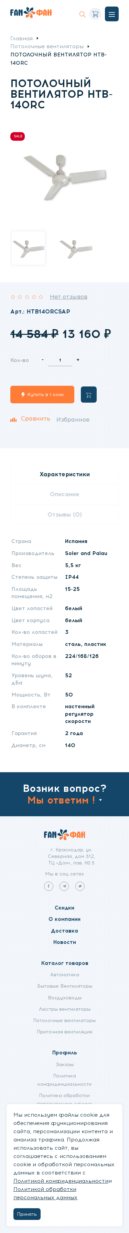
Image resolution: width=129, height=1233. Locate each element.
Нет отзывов (68, 296)
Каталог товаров (64, 963)
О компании (64, 919)
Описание (64, 494)
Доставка (64, 930)
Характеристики (65, 474)
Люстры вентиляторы (64, 1009)
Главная (21, 38)
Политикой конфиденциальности (60, 1181)
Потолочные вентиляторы (47, 46)
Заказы (65, 1064)
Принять (27, 1214)
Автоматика (64, 974)
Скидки (64, 907)
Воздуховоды (65, 997)
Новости (64, 942)
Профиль (64, 1052)
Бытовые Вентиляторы (64, 986)
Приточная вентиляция (64, 1031)
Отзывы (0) (64, 514)
